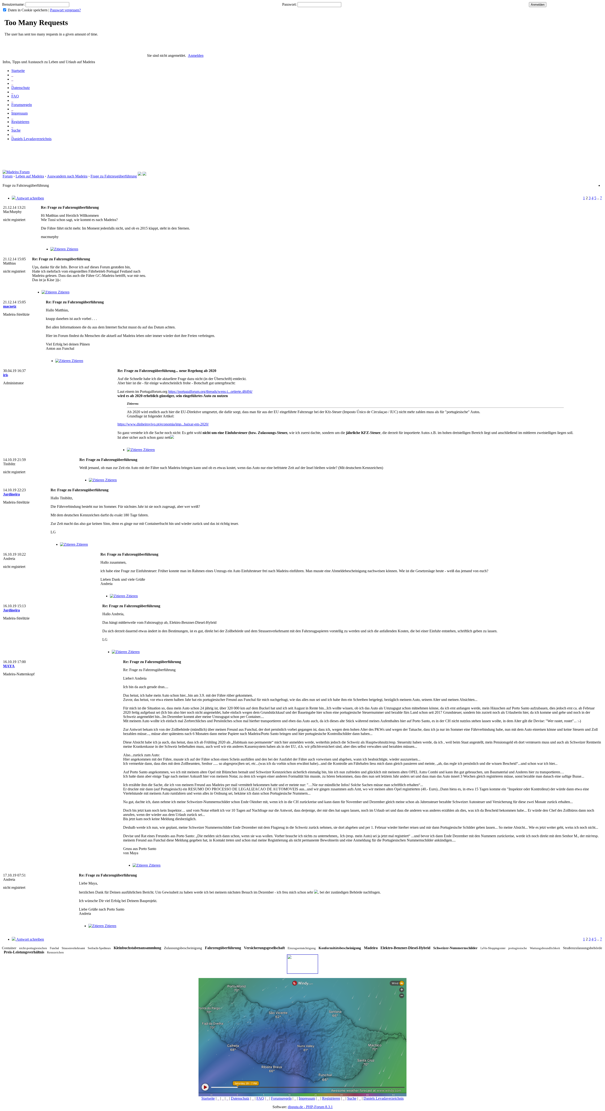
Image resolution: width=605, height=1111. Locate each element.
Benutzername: (13, 4)
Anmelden (195, 55)
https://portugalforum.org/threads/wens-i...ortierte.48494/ (210, 392)
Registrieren (20, 122)
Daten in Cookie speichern (28, 10)
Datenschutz (20, 88)
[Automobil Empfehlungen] (144, 174)
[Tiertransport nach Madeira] (140, 174)
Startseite (18, 71)
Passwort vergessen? (65, 10)
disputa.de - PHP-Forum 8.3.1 (310, 1107)
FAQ (15, 96)
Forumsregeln (21, 105)
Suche (16, 130)
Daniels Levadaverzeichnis (31, 139)
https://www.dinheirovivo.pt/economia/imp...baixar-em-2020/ (163, 424)
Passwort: (289, 4)
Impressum (19, 113)
